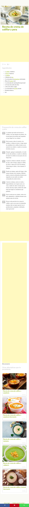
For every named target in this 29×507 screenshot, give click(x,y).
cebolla (8, 75)
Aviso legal (7, 503)
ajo (12, 77)
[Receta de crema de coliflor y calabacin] (14, 461)
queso (11, 81)
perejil (15, 88)
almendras (17, 79)
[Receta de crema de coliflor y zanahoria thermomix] (14, 413)
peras (7, 73)
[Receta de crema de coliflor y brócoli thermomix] (14, 485)
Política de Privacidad (18, 503)
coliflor (8, 71)
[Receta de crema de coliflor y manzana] (14, 437)
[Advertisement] (14, 47)
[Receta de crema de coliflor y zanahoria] (14, 389)
